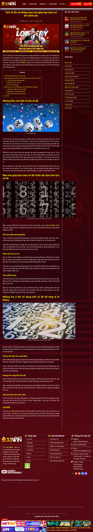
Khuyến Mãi (53, 4)
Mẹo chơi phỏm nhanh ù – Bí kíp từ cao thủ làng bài (79, 33)
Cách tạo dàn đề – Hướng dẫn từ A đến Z (80, 41)
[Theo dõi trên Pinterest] (76, 473)
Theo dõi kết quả (12, 85)
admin (41, 21)
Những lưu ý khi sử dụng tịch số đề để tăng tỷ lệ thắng (20, 87)
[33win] (10, 4)
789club (58, 513)
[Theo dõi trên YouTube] (79, 473)
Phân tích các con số (13, 82)
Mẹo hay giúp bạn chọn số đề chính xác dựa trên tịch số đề (22, 78)
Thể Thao (68, 94)
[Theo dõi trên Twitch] (85, 473)
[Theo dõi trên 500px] (82, 473)
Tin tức (62, 4)
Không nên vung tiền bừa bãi (15, 91)
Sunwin (28, 513)
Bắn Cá (67, 62)
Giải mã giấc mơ (70, 76)
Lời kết (6, 96)
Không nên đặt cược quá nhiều (16, 89)
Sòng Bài (68, 91)
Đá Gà (67, 66)
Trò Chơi (67, 105)
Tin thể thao (69, 98)
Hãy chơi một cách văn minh (15, 93)
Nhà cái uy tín (36, 513)
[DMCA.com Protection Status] (27, 465)
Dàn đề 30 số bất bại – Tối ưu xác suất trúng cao (79, 26)
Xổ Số (67, 108)
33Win (24, 4)
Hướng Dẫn (33, 4)
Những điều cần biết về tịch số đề (14, 76)
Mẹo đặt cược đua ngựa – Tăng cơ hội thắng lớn (78, 49)
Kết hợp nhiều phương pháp (15, 80)
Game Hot (43, 4)
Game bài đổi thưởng (48, 513)
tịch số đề (15, 411)
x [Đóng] (4, 519)
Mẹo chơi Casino (70, 87)
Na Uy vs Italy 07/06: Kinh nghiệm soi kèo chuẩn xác (78, 18)
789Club (64, 513)
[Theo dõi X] (72, 473)
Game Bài (68, 69)
